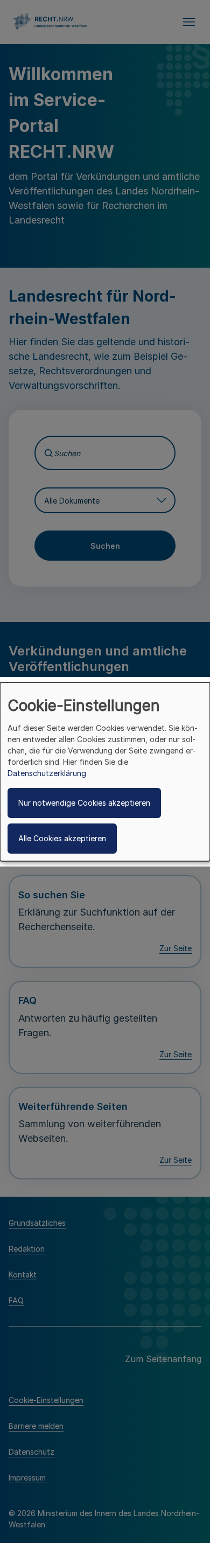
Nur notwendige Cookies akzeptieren (84, 802)
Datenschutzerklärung (47, 773)
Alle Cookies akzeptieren (62, 838)
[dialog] (105, 771)
